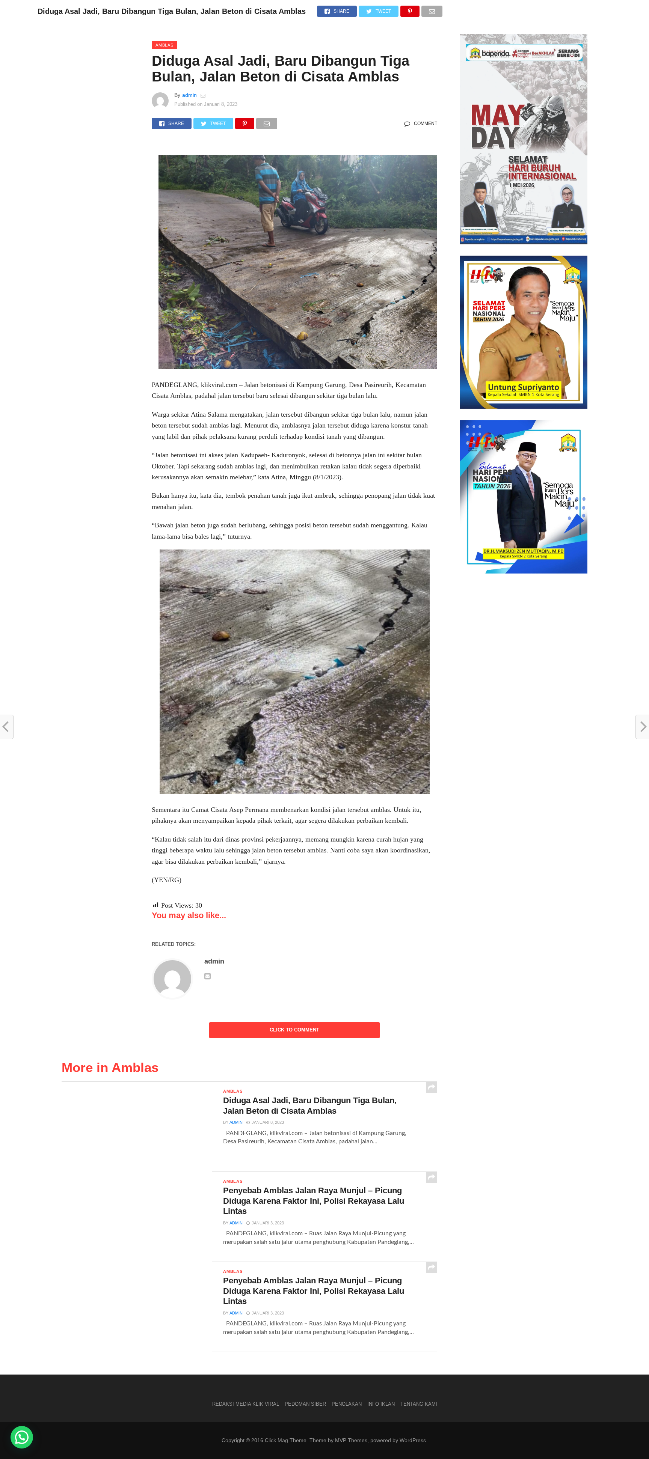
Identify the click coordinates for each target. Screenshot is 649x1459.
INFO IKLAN (381, 1404)
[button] (22, 1437)
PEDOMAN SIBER (305, 1404)
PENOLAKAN (347, 1404)
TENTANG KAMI (418, 1404)
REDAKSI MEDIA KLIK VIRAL (245, 1404)
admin (189, 95)
